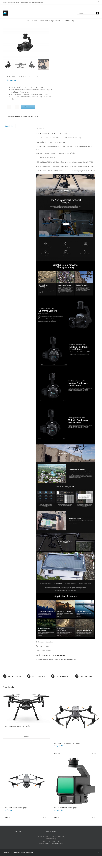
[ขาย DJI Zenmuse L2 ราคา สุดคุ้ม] (75, 781)
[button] (73, 21)
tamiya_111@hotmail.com (36, 2)
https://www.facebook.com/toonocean (62, 659)
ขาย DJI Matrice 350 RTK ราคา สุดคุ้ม (67, 743)
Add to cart (28, 107)
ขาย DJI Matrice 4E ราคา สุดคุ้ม (16, 808)
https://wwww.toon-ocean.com (54, 655)
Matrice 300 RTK (34, 116)
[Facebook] (18, 836)
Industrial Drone (21, 116)
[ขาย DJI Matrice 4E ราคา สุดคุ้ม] (26, 781)
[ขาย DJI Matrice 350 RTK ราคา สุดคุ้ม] (75, 717)
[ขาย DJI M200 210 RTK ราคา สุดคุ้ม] (26, 708)
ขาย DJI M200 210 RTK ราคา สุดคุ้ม (17, 726)
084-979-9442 (54, 841)
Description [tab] (9, 126)
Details (27, 736)
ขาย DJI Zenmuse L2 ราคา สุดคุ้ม (65, 808)
